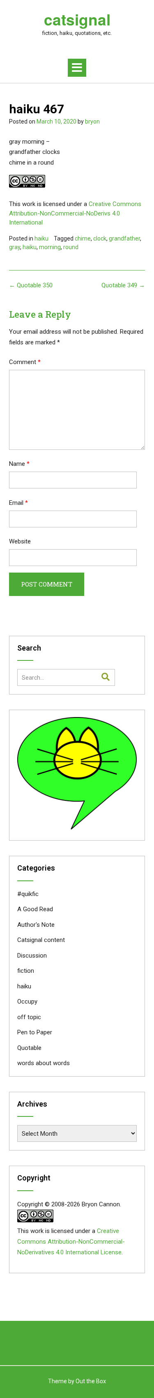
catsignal (77, 19)
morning (50, 247)
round (70, 247)
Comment (25, 362)
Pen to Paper (34, 1032)
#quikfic (28, 894)
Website (20, 541)
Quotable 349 (123, 285)
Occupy (27, 1001)
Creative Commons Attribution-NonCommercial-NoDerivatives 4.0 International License (71, 1241)
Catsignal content (41, 940)
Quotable (29, 1048)
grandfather (124, 238)
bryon (92, 121)
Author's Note (36, 924)
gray (14, 247)
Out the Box (91, 1381)
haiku (41, 238)
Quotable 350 (31, 285)
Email (18, 502)
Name (19, 464)
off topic (29, 1017)
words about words (43, 1063)
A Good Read (35, 909)
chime (83, 238)
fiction (25, 970)
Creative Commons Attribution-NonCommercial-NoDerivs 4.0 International (75, 213)
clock (99, 238)
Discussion (32, 955)
